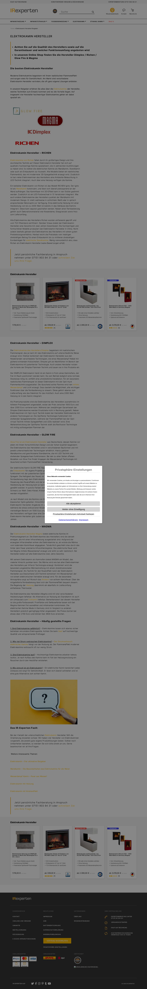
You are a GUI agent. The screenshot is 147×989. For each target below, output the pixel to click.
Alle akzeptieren (73, 503)
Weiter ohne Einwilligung (73, 509)
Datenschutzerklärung (68, 520)
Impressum (83, 520)
